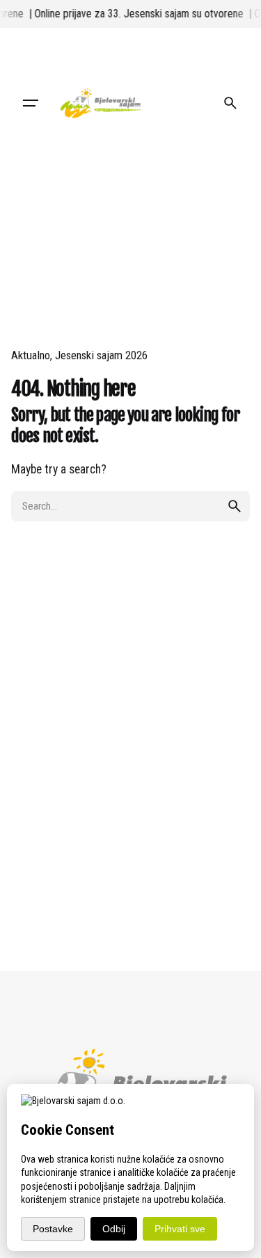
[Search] (230, 103)
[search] (234, 506)
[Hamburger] (30, 103)
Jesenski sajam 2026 (101, 355)
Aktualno (30, 355)
